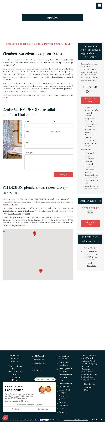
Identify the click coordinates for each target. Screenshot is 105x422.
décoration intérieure (60, 202)
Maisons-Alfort (14, 214)
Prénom (54, 121)
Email (26, 132)
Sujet (26, 142)
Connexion (97, 419)
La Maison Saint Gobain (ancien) (76, 420)
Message (28, 152)
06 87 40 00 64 (90, 89)
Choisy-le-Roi (62, 211)
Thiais (27, 214)
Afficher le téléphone (91, 264)
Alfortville (50, 211)
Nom (26, 121)
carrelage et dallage (11, 202)
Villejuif (40, 211)
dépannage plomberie (31, 202)
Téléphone (55, 132)
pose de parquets (10, 205)
